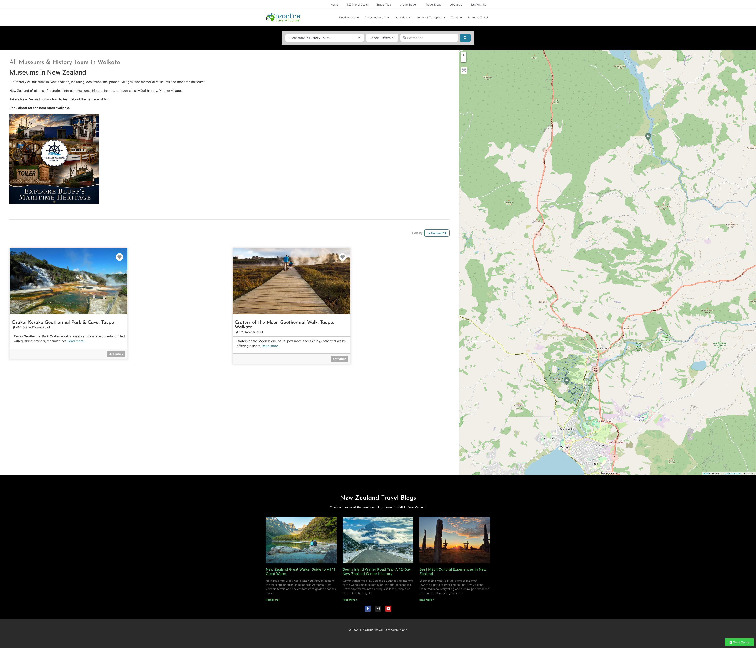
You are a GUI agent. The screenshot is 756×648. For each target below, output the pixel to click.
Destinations (347, 17)
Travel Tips (384, 4)
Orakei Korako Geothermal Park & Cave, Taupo (63, 322)
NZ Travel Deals (357, 4)
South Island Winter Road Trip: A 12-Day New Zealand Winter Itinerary (377, 571)
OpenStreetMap (733, 473)
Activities (401, 17)
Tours (454, 17)
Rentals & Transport (429, 17)
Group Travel (408, 4)
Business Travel (478, 17)
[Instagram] (378, 609)
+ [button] (464, 55)
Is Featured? (436, 233)
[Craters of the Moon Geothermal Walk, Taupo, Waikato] (567, 381)
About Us (456, 4)
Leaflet (706, 473)
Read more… (76, 341)
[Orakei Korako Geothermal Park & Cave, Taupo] (648, 137)
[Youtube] (388, 609)
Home (334, 4)
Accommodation (375, 17)
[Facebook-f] (368, 609)
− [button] (464, 60)
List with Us (478, 4)
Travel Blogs (433, 4)
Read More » (273, 599)
